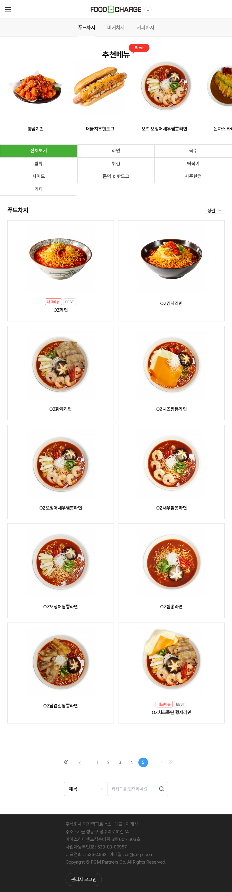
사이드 (38, 176)
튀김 (116, 163)
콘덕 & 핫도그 (116, 176)
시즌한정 (193, 176)
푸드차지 (17, 210)
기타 (38, 189)
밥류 (38, 163)
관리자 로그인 (84, 879)
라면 (116, 150)
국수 (193, 150)
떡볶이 (193, 163)
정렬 (212, 211)
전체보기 (38, 150)
